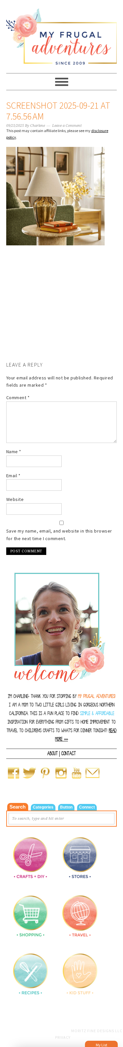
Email (13, 476)
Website (15, 499)
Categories (43, 807)
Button (66, 807)
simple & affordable (97, 713)
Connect (87, 807)
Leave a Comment (67, 126)
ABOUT (52, 754)
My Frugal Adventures (61, 34)
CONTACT (68, 754)
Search (18, 807)
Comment (18, 397)
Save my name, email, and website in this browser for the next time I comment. (59, 534)
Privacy (63, 1037)
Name (13, 452)
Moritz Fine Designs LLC (96, 1030)
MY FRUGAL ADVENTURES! (96, 696)
